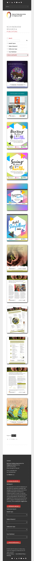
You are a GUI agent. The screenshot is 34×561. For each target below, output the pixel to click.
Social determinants (13, 413)
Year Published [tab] (12, 52)
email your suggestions (21, 501)
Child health (11, 137)
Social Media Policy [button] (20, 554)
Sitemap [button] (9, 555)
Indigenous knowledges (14, 76)
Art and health (11, 74)
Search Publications (14, 542)
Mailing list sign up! (14, 506)
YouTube (17, 2)
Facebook (10, 2)
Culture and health (12, 78)
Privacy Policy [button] (10, 554)
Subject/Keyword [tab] (13, 46)
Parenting (10, 260)
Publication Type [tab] (13, 49)
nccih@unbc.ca (10, 474)
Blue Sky (7, 2)
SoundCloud (19, 2)
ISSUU (21, 2)
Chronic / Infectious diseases (15, 104)
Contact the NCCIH (13, 481)
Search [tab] (10, 38)
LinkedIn (12, 2)
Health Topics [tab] (12, 43)
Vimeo (14, 2)
